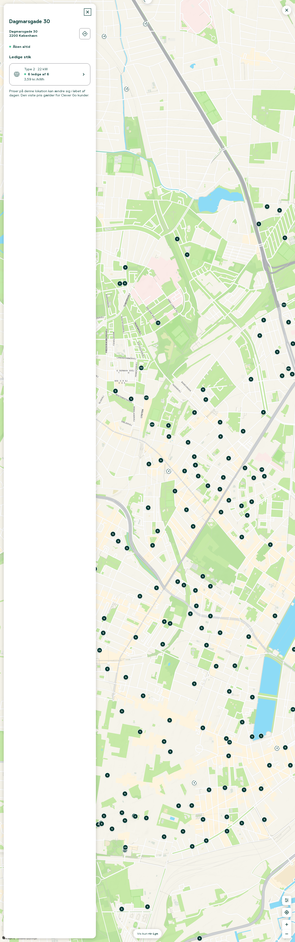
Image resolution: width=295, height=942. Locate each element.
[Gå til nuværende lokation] (286, 912)
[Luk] (87, 12)
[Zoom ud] (286, 933)
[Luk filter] (286, 900)
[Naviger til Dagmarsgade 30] (84, 33)
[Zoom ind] (286, 924)
